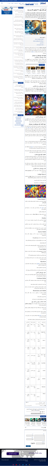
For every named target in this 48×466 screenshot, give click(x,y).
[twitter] (40, 412)
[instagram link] (19, 464)
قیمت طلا (27, 4)
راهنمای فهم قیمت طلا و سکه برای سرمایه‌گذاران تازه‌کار (18, 50)
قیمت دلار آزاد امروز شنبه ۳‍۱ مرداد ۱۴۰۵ (18, 58)
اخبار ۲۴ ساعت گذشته (42, 460)
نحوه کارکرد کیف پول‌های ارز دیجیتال (38, 41)
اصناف (12, 3)
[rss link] (29, 464)
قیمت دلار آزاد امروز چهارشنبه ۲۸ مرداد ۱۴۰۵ (19, 71)
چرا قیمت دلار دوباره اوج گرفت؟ (19, 14)
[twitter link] (26, 464)
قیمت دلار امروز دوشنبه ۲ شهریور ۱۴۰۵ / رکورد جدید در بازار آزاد (19, 29)
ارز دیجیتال (33, 51)
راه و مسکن (16, 3)
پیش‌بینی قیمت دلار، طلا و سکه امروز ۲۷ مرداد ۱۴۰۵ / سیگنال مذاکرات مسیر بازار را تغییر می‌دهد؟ (18, 77)
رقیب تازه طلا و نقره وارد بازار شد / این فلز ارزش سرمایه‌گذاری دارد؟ (18, 64)
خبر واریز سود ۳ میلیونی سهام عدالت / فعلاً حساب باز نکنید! (18, 98)
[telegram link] (22, 464)
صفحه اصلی (36, 3)
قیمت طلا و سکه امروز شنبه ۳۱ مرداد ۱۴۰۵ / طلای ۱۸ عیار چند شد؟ (18, 47)
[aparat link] (13, 464)
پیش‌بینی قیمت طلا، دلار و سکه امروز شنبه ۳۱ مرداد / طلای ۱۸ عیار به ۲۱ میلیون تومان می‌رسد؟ (18, 54)
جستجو (45, 459)
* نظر (43, 433)
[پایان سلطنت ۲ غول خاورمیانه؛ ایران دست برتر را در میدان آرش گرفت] (42, 412)
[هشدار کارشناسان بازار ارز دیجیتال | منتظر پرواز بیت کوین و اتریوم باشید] (38, 419)
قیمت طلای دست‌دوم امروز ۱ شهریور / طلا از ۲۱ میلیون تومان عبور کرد (18, 36)
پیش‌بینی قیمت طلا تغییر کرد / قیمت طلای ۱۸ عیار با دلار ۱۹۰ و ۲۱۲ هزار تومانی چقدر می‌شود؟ (43, 71)
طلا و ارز (29, 3)
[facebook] (44, 412)
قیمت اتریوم (32, 409)
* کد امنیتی (43, 441)
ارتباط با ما (24, 4)
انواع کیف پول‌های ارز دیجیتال (39, 39)
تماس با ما (38, 459)
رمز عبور (32, 146)
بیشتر (14, 80)
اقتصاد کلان (33, 3)
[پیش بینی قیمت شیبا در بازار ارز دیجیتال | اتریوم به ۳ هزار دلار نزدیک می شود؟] (32, 419)
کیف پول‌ (39, 315)
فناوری (20, 3)
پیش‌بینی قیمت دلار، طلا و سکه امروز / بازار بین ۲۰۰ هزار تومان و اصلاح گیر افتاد (28, 71)
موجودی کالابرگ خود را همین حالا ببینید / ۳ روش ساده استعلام (18, 93)
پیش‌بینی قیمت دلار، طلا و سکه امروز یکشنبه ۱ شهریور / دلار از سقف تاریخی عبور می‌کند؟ (18, 43)
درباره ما (21, 4)
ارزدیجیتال (31, 4)
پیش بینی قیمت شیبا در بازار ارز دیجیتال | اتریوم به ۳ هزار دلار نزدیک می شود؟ (32, 423)
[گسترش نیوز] (42, 3)
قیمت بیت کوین (37, 409)
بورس (25, 3)
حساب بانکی (29, 127)
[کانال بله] (7, 12)
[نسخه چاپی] (26, 402)
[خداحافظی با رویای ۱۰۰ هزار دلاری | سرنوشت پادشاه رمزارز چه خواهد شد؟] (43, 419)
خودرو (23, 3)
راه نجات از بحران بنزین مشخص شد (18, 100)
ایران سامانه (3, 459)
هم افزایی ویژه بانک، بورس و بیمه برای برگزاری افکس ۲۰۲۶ (18, 112)
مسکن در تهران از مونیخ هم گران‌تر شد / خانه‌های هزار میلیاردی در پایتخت (18, 106)
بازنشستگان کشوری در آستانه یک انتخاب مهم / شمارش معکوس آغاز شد (18, 103)
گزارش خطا (43, 427)
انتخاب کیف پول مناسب (40, 44)
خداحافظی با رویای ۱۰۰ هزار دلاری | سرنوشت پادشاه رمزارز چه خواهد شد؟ (43, 423)
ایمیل (32, 437)
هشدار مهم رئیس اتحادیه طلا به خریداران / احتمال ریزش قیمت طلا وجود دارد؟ (33, 71)
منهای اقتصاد (36, 4)
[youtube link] (16, 464)
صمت (9, 3)
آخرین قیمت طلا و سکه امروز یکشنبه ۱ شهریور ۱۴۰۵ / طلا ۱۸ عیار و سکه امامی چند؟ (18, 39)
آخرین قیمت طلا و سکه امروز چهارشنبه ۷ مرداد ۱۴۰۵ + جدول (19, 109)
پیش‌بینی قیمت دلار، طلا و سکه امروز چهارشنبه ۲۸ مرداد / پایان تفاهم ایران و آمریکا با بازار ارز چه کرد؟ (18, 67)
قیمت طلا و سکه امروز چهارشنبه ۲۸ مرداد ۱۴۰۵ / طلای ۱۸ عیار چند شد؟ (18, 61)
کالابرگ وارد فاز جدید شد (19, 95)
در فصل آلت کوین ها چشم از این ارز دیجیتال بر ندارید (27, 423)
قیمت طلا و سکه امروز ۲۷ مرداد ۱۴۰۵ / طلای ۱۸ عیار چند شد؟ (18, 74)
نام (32, 433)
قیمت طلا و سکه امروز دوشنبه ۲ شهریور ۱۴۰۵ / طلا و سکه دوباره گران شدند (38, 71)
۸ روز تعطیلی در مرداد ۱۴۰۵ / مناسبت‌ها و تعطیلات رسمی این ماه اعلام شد (19, 86)
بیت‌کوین (38, 263)
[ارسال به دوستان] (27, 402)
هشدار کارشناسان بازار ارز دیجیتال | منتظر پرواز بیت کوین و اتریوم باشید (38, 423)
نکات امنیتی (41, 42)
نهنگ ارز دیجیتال (33, 410)
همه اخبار (35, 459)
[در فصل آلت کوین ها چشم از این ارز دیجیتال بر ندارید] (27, 419)
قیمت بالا (41, 207)
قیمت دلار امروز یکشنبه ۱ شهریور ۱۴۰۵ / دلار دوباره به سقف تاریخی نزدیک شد (19, 32)
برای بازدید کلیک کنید (13, 453)
